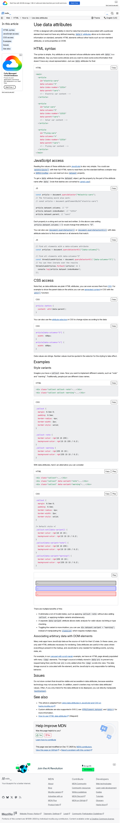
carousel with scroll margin (61, 656)
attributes (83, 34)
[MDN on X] (11, 797)
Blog (50, 788)
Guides (99, 792)
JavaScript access (11, 34)
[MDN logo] (7, 778)
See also (7, 49)
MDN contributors (84, 747)
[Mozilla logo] (9, 813)
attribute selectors (59, 319)
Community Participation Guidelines (87, 813)
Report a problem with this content (75, 750)
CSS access (8, 37)
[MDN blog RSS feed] (20, 797)
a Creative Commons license (102, 819)
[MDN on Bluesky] (7, 797)
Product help (53, 805)
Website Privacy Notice (29, 813)
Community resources (81, 788)
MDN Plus (52, 800)
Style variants (42, 367)
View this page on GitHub (46, 750)
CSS (110, 286)
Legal (65, 813)
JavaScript (75, 166)
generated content (92, 289)
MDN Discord (77, 796)
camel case (85, 181)
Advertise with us (55, 796)
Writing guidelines (79, 792)
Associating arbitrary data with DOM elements (63, 636)
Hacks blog (101, 805)
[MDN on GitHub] (3, 797)
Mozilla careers (54, 792)
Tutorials (99, 796)
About (50, 783)
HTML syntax (9, 30)
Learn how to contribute (46, 740)
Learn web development (106, 788)
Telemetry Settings (51, 813)
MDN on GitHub (78, 800)
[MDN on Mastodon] (16, 797)
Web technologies (103, 783)
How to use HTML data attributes (52, 716)
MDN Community (79, 783)
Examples (7, 41)
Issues (6, 45)
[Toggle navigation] (117, 13)
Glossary (100, 800)
